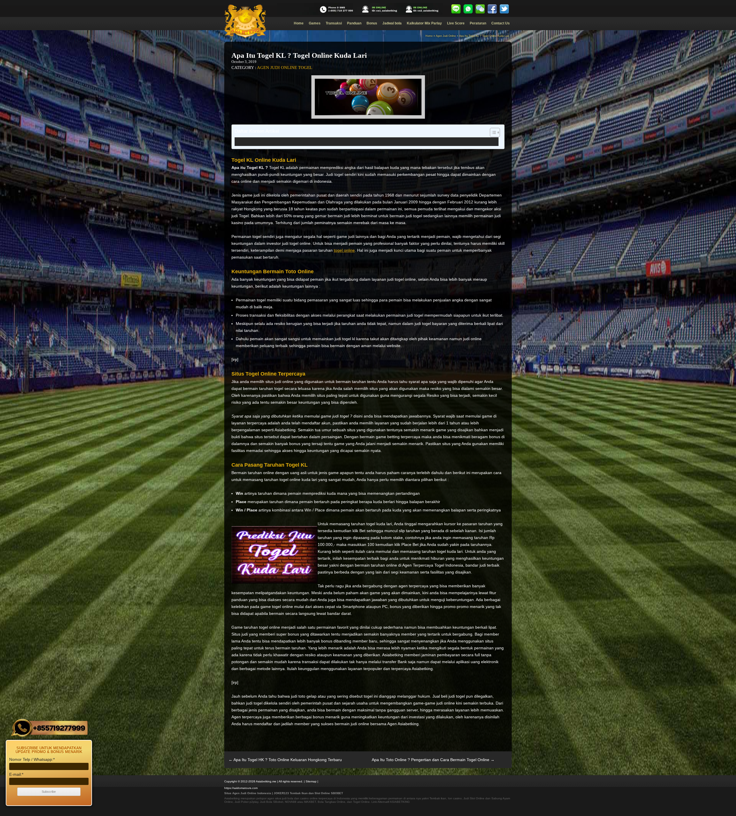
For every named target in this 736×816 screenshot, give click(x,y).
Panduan (354, 23)
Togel (305, 67)
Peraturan (478, 23)
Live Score (456, 23)
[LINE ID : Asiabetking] (456, 9)
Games (315, 23)
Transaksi (334, 23)
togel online (344, 250)
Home (299, 23)
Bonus (372, 23)
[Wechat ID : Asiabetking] (480, 9)
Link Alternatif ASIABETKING (390, 801)
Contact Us (500, 23)
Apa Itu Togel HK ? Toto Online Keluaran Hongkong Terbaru (285, 759)
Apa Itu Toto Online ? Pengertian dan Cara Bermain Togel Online (433, 759)
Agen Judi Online (446, 35)
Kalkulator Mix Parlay (424, 23)
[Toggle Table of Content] (492, 132)
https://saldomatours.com (241, 788)
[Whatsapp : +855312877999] (468, 9)
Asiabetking (232, 798)
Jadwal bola (392, 23)
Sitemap (311, 781)
